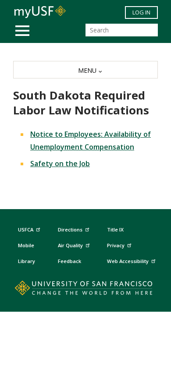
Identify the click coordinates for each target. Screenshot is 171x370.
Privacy (116, 245)
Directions (70, 229)
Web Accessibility (128, 261)
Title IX (115, 229)
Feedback (69, 261)
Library (26, 261)
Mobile (26, 245)
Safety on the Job (60, 163)
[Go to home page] (85, 290)
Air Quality (70, 245)
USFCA (25, 229)
